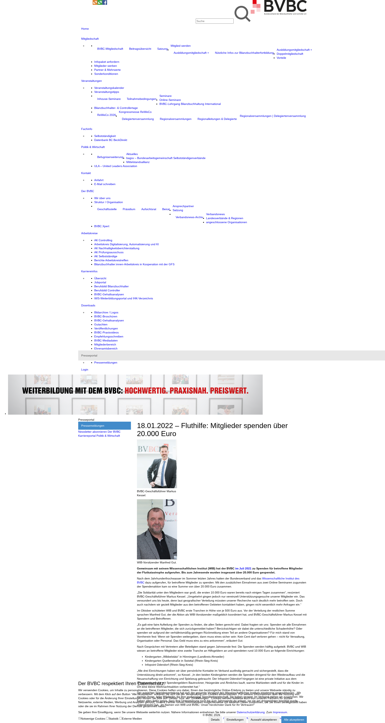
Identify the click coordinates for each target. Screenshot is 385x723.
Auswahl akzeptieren (264, 719)
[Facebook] (104, 3)
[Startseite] (279, 13)
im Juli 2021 (243, 568)
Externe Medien (132, 718)
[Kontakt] (80, 3)
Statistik (114, 718)
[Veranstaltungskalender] (85, 3)
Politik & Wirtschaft (108, 435)
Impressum (280, 712)
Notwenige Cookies (93, 718)
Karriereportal (87, 435)
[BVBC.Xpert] (99, 3)
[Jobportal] (90, 3)
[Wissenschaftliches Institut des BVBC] (95, 3)
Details (215, 719)
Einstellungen (235, 719)
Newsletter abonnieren (92, 431)
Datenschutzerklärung (251, 712)
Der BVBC (114, 431)
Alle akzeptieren (294, 719)
